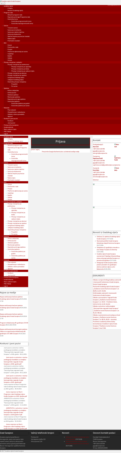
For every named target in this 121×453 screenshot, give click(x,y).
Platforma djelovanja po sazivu (18, 51)
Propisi (10, 49)
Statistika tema (13, 19)
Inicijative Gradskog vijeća (16, 77)
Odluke (10, 58)
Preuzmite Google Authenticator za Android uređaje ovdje (60, 151)
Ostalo (10, 60)
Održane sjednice (13, 95)
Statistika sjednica (13, 101)
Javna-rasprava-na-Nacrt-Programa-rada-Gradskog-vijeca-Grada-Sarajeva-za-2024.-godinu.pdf (15, 426)
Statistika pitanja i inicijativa (17, 82)
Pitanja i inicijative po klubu (20, 69)
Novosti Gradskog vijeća (15, 10)
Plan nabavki (12, 110)
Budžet (10, 56)
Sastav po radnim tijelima (16, 32)
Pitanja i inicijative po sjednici (17, 75)
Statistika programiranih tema (21, 21)
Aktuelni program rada (15, 15)
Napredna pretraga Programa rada (19, 17)
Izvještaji (10, 54)
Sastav (6, 26)
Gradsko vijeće (8, 6)
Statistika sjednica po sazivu (20, 105)
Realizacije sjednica (14, 97)
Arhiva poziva (12, 93)
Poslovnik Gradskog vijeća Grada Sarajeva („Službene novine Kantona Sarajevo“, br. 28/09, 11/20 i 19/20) (106, 289)
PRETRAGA (7, 131)
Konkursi (10, 121)
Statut (10, 45)
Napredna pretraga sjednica (16, 99)
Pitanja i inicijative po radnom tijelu (22, 71)
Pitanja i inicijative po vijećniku (21, 67)
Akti (5, 43)
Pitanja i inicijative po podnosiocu (18, 64)
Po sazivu (14, 86)
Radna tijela (11, 38)
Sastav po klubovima (14, 34)
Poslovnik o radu (13, 47)
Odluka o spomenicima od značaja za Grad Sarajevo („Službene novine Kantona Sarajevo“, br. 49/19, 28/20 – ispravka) (106, 317)
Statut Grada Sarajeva (100, 284)
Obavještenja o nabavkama (16, 112)
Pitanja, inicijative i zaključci (13, 62)
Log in (6, 134)
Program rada (8, 13)
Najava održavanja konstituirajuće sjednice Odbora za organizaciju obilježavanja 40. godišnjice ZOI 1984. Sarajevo (13, 331)
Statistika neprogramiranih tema (22, 23)
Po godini (14, 84)
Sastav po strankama (14, 30)
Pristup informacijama (11, 125)
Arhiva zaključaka (13, 90)
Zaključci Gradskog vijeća (16, 80)
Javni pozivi (11, 123)
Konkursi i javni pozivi (11, 118)
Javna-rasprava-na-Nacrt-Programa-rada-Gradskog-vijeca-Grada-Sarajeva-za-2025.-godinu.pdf (15, 394)
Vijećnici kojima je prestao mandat (19, 36)
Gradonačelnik (8, 127)
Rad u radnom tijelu (10, 129)
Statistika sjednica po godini (20, 103)
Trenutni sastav (13, 28)
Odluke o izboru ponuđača (16, 114)
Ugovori (10, 116)
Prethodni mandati (14, 41)
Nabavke (6, 108)
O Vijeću (10, 8)
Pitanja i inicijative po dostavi (17, 73)
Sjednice (6, 88)
